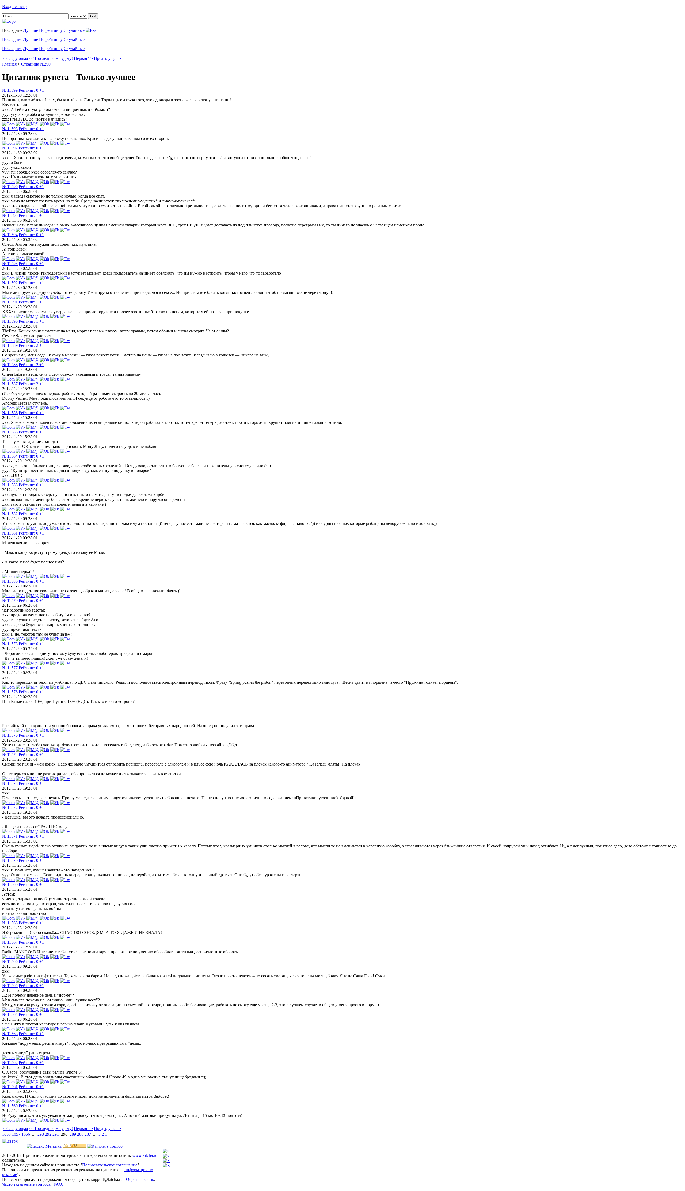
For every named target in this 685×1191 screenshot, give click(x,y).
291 (55, 1134)
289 (73, 1134)
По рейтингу (51, 30)
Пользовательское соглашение (109, 1165)
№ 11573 (10, 783)
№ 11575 (10, 735)
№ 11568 (10, 923)
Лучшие (30, 30)
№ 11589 (10, 345)
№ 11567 (10, 942)
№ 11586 (10, 412)
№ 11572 (10, 807)
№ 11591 (10, 302)
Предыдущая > (107, 58)
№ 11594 (10, 234)
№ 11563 (10, 1033)
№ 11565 (10, 985)
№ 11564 (10, 1014)
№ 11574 (10, 754)
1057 (16, 1134)
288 (80, 1134)
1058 (6, 1134)
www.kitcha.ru (144, 1155)
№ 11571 (10, 836)
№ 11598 (10, 128)
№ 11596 (10, 186)
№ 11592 (10, 283)
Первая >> (83, 58)
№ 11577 (10, 668)
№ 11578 (10, 643)
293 (40, 1134)
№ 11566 (10, 961)
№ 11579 (10, 600)
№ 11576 (10, 692)
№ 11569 (10, 884)
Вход (6, 6)
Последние (12, 39)
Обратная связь (140, 1179)
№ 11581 (10, 533)
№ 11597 (10, 148)
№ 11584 (10, 456)
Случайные (74, 30)
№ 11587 (10, 384)
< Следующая (15, 58)
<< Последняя (41, 58)
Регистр (19, 6)
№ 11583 (10, 485)
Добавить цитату (43, 6)
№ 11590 (10, 321)
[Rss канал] (91, 30)
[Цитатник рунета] (9, 21)
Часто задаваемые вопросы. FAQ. (32, 1184)
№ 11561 (10, 1086)
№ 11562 (10, 1062)
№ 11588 (10, 364)
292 (48, 1134)
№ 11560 (10, 1106)
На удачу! (64, 58)
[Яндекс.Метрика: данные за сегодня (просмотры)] (44, 1146)
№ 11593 (10, 263)
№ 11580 (10, 581)
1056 (25, 1134)
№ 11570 (10, 860)
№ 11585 (10, 432)
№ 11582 (10, 514)
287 (88, 1134)
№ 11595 (10, 215)
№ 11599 (10, 90)
